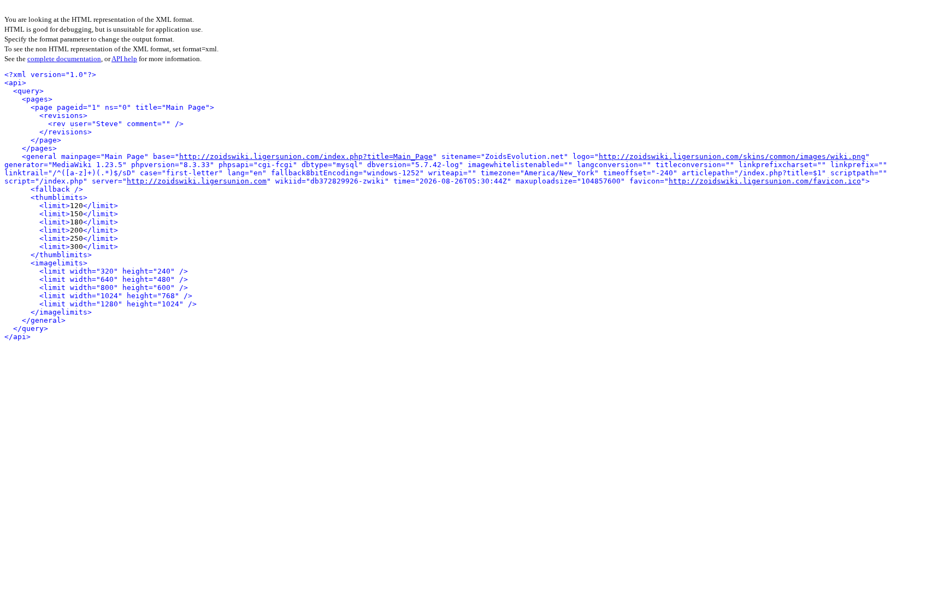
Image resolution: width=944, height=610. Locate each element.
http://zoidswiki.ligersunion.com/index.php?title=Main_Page (306, 156)
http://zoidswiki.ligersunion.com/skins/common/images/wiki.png (732, 156)
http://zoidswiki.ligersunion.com (197, 181)
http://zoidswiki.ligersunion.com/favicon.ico (765, 181)
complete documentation (64, 59)
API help (124, 59)
